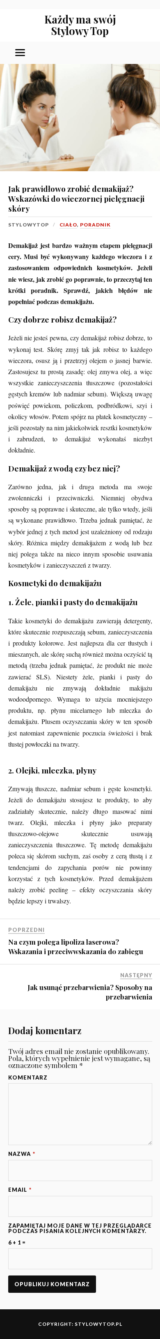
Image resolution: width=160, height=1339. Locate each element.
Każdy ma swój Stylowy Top (80, 25)
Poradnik (95, 225)
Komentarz (28, 1077)
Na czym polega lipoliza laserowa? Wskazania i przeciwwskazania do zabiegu (75, 946)
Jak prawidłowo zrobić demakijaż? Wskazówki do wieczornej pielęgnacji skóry (76, 198)
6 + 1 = (17, 1242)
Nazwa (21, 1154)
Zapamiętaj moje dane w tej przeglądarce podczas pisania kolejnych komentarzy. (80, 1228)
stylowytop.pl (98, 1324)
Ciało (68, 225)
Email (20, 1190)
